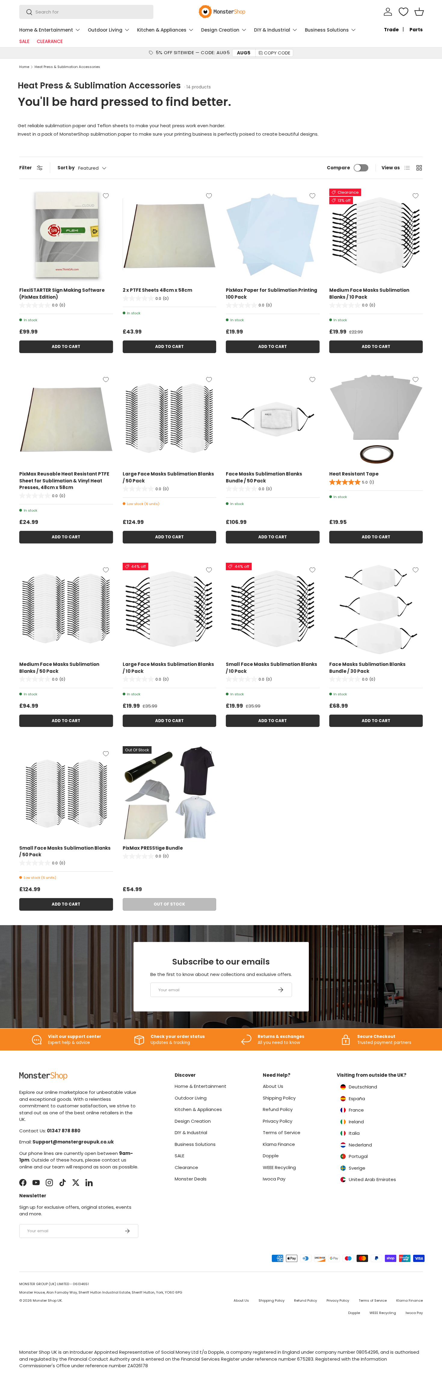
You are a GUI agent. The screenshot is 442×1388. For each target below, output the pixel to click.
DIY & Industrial (272, 30)
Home (24, 67)
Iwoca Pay (274, 1179)
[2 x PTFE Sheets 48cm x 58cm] (169, 235)
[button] (419, 11)
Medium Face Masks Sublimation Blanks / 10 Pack (369, 293)
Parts (416, 29)
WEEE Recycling (279, 1167)
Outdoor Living (105, 30)
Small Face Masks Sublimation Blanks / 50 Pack (65, 851)
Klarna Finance (279, 1144)
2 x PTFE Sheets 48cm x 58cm (157, 290)
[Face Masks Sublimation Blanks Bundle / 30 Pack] (376, 610)
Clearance (186, 1167)
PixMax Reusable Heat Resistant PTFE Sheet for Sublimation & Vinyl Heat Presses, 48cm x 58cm (64, 481)
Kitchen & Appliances (161, 30)
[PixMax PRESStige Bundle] (169, 793)
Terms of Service (281, 1132)
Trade (391, 29)
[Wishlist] (403, 11)
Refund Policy (278, 1109)
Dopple (271, 1156)
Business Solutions (327, 30)
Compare (338, 168)
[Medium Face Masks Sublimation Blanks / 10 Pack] (376, 235)
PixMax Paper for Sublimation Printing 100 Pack (271, 293)
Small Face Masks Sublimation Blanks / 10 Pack (271, 667)
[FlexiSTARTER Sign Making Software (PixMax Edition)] (66, 235)
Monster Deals (191, 1179)
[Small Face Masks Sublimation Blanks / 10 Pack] (273, 610)
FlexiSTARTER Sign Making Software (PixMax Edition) (62, 293)
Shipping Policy (279, 1098)
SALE (24, 41)
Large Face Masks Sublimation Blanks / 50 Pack (168, 477)
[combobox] (86, 12)
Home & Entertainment (46, 30)
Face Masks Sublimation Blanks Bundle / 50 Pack (264, 477)
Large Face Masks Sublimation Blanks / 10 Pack (168, 667)
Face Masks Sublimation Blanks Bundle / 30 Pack (367, 667)
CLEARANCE (50, 41)
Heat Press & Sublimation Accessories (67, 67)
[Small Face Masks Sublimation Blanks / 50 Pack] (66, 793)
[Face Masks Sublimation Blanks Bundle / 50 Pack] (273, 419)
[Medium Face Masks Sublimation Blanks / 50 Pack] (66, 610)
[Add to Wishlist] (106, 196)
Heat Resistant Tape (354, 474)
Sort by (66, 168)
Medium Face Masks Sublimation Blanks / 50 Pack (59, 667)
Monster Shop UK (47, 1300)
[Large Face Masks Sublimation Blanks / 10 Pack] (169, 610)
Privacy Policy (277, 1121)
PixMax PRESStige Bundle (153, 848)
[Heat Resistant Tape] (376, 419)
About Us (273, 1086)
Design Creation (220, 30)
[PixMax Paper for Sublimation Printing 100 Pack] (273, 235)
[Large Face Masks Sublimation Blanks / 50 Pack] (169, 419)
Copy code (277, 53)
